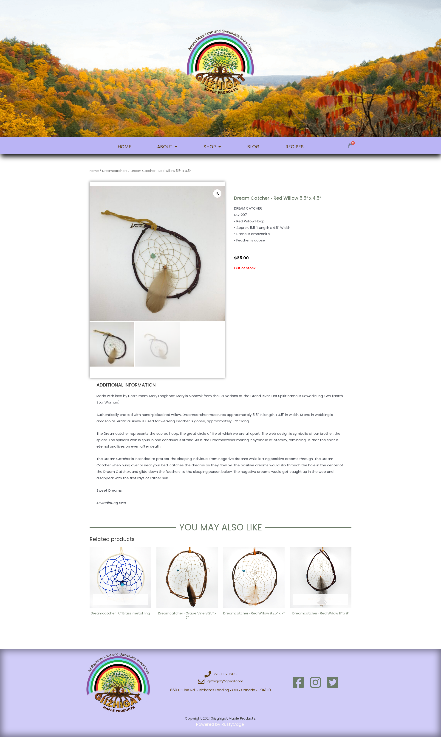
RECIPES (295, 146)
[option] (157, 253)
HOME (124, 146)
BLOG (253, 146)
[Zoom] (217, 193)
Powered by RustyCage (220, 724)
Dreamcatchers (114, 171)
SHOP (210, 146)
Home (94, 171)
